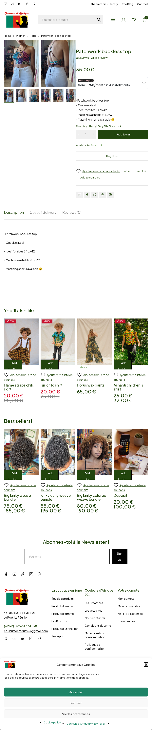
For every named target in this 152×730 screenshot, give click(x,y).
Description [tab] (14, 212)
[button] (146, 665)
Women (21, 35)
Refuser (76, 703)
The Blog (127, 4)
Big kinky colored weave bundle (91, 497)
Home (7, 35)
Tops (33, 35)
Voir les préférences (76, 714)
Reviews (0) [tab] (71, 212)
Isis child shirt (52, 385)
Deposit (120, 495)
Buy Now (112, 156)
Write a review (99, 57)
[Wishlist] (134, 20)
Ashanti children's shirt (128, 387)
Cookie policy (52, 722)
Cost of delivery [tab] (43, 212)
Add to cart (124, 134)
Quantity (99, 126)
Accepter (76, 692)
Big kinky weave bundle (17, 497)
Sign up (119, 556)
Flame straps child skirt (19, 387)
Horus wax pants (90, 385)
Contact (142, 4)
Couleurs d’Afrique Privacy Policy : (86, 723)
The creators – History (104, 4)
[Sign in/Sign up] (123, 20)
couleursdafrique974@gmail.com (26, 631)
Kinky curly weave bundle (56, 497)
